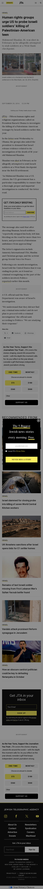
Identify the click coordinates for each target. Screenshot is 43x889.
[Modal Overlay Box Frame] (21, 444)
